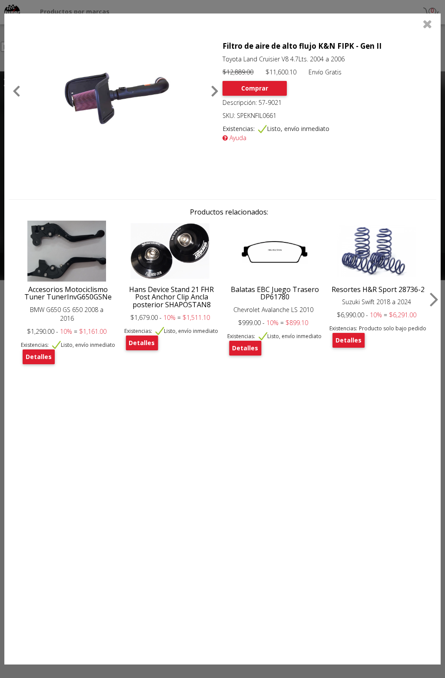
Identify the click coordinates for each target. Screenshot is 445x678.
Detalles (39, 356)
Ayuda (237, 138)
